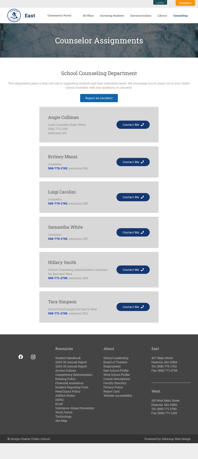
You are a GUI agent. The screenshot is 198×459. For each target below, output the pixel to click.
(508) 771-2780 (167, 409)
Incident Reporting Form (71, 387)
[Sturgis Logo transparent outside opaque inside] (14, 15)
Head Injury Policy (67, 391)
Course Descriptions (116, 379)
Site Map (61, 420)
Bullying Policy (65, 379)
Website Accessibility (117, 395)
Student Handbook (68, 358)
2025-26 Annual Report (71, 362)
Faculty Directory (115, 383)
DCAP (59, 404)
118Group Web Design (176, 439)
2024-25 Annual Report (71, 366)
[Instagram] (33, 357)
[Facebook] (20, 357)
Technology (63, 416)
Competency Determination (73, 374)
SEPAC (59, 400)
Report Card (111, 391)
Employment (112, 366)
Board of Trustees (115, 362)
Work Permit (63, 412)
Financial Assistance (69, 383)
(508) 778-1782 (167, 366)
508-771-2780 (57, 278)
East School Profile (116, 370)
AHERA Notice (65, 395)
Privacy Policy (113, 387)
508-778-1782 (57, 168)
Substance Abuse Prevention (74, 408)
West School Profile (116, 374)
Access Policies (65, 370)
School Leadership (116, 358)
